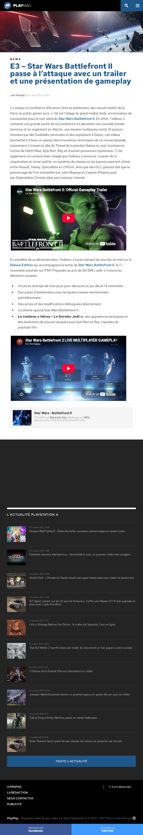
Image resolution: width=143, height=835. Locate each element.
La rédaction (17, 793)
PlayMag (12, 818)
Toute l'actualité (71, 761)
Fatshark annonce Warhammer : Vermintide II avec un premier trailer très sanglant (79, 554)
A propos (14, 787)
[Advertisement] (35, 470)
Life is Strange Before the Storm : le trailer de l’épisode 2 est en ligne (72, 624)
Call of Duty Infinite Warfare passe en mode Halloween (63, 717)
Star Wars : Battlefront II (53, 413)
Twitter (107, 830)
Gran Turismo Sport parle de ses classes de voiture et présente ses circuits (75, 741)
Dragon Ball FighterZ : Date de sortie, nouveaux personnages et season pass (77, 531)
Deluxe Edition (21, 265)
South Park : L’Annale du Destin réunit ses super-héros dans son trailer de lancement (81, 577)
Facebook (35, 830)
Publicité (14, 804)
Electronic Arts (58, 417)
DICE (86, 417)
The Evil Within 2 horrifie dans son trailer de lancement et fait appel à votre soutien (80, 647)
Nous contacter (20, 798)
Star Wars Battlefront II (76, 118)
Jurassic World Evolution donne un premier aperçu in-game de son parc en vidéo (79, 694)
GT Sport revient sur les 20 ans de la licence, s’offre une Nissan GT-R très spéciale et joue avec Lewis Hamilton (82, 603)
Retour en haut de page (119, 818)
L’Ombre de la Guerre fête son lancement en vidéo (61, 671)
